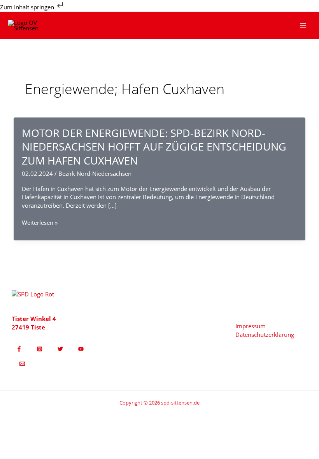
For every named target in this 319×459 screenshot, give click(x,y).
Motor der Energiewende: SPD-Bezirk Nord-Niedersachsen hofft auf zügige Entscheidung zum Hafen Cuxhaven (154, 147)
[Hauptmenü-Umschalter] (303, 25)
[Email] (22, 363)
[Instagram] (39, 349)
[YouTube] (81, 349)
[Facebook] (19, 349)
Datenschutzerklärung (264, 334)
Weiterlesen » (40, 223)
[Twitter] (60, 349)
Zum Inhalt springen (28, 7)
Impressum (250, 326)
